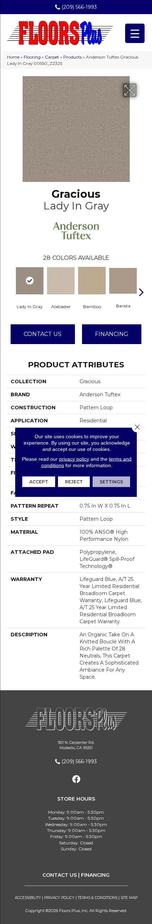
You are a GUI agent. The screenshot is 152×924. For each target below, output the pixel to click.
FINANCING (95, 875)
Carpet (52, 57)
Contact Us (43, 334)
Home (13, 57)
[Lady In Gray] (29, 280)
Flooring (32, 57)
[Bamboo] (91, 280)
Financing (111, 334)
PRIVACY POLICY (59, 897)
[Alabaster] (60, 280)
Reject (74, 481)
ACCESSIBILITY (28, 897)
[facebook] (76, 779)
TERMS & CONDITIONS (97, 897)
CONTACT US (59, 875)
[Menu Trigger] (135, 33)
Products (72, 57)
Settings (111, 481)
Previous (10, 281)
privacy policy (74, 458)
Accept (38, 481)
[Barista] (123, 280)
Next (141, 281)
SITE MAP (129, 897)
